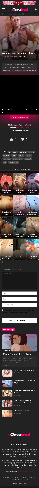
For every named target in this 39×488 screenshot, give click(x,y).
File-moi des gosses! (6, 190)
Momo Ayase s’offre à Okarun (17, 354)
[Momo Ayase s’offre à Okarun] (19, 342)
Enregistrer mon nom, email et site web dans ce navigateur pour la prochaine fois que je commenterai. (19, 312)
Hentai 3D (21, 14)
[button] (3, 9)
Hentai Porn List (30, 461)
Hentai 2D (6, 350)
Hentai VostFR (12, 14)
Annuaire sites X (13, 465)
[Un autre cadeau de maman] (7, 373)
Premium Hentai (26, 465)
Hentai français (8, 463)
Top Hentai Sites (17, 461)
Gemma (21, 155)
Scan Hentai (23, 477)
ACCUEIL (3, 14)
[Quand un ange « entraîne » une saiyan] (7, 383)
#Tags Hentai (15, 479)
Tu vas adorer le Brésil (32, 256)
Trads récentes (26, 169)
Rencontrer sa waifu (7, 234)
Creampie (31, 152)
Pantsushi (28, 159)
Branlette (23, 152)
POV (4, 162)
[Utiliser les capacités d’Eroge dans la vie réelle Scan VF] (7, 403)
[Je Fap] (12, 139)
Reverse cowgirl (13, 162)
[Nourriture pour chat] (7, 413)
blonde (15, 152)
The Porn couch (20, 463)
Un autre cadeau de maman (24, 370)
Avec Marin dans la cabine (19, 212)
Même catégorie (13, 169)
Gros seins (6, 159)
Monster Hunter (23, 128)
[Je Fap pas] (23, 139)
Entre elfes (19, 256)
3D (9, 152)
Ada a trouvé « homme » (19, 234)
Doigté (14, 155)
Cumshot (6, 155)
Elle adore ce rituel (6, 212)
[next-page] (4, 262)
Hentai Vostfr (6, 477)
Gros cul (28, 155)
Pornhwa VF (15, 477)
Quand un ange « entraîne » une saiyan (32, 212)
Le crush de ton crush (25, 472)
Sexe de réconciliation (32, 234)
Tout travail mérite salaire (6, 256)
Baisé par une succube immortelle (32, 190)
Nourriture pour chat (22, 411)
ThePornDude (24, 479)
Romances (32, 477)
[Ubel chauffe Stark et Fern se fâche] (7, 393)
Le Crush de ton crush (10, 56)
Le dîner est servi (19, 190)
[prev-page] (1, 262)
